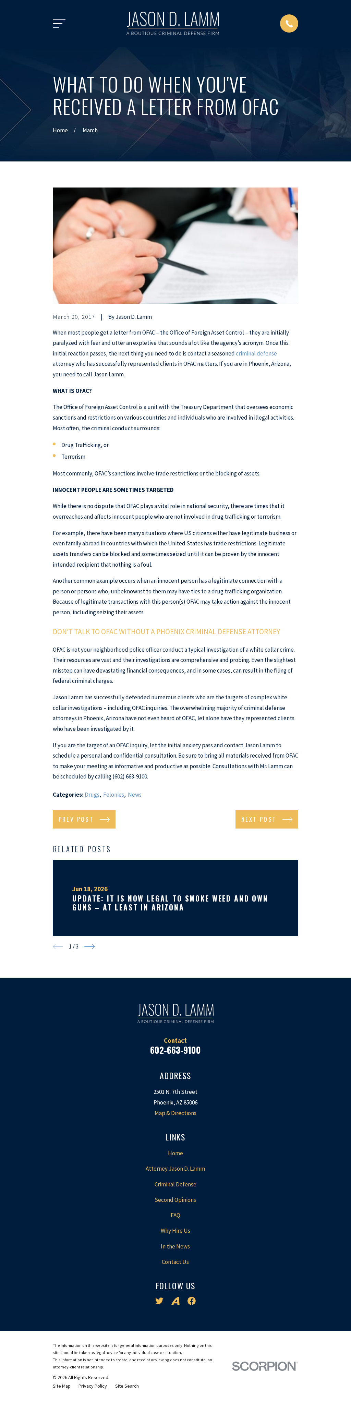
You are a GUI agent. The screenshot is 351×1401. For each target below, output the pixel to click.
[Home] (172, 23)
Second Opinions (175, 1200)
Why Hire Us (175, 1230)
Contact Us (175, 1262)
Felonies (113, 794)
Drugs (92, 794)
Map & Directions (175, 1113)
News (135, 794)
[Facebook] (191, 1301)
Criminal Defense (175, 1184)
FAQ (175, 1215)
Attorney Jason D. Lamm (175, 1168)
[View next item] (89, 946)
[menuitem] (62, 1386)
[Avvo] (175, 1301)
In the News (175, 1246)
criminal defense (256, 353)
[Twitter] (159, 1301)
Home (175, 1153)
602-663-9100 (175, 1049)
